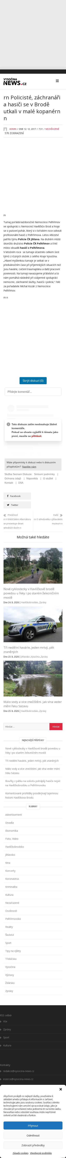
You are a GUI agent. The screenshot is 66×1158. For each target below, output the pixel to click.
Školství (9, 935)
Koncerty (10, 870)
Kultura (9, 894)
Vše (5, 1021)
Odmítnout (33, 1135)
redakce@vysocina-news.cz (18, 1071)
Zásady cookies (20, 1153)
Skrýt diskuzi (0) (33, 381)
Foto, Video (11, 838)
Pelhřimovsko (13, 918)
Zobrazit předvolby (33, 1145)
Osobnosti (11, 910)
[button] (60, 1089)
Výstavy (9, 975)
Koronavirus (12, 878)
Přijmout (33, 1125)
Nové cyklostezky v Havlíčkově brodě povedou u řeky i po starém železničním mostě (31, 593)
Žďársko (10, 983)
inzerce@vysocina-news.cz (18, 1079)
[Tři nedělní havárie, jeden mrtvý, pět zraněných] (33, 608)
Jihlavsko (25, 656)
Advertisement (13, 814)
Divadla (9, 822)
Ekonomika (11, 830)
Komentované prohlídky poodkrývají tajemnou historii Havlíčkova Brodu (31, 795)
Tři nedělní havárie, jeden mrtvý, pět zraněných (32, 760)
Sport (8, 943)
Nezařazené (52, 129)
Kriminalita (11, 886)
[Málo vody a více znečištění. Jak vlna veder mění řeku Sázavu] (33, 662)
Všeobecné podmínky (41, 1153)
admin (12, 129)
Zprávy (42, 602)
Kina (7, 862)
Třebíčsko (11, 959)
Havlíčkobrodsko (29, 602)
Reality (9, 927)
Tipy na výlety (13, 951)
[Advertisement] (33, 33)
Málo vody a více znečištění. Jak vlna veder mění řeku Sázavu (32, 771)
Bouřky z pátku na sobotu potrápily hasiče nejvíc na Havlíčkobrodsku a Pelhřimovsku (33, 783)
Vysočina (35, 656)
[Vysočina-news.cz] (15, 81)
